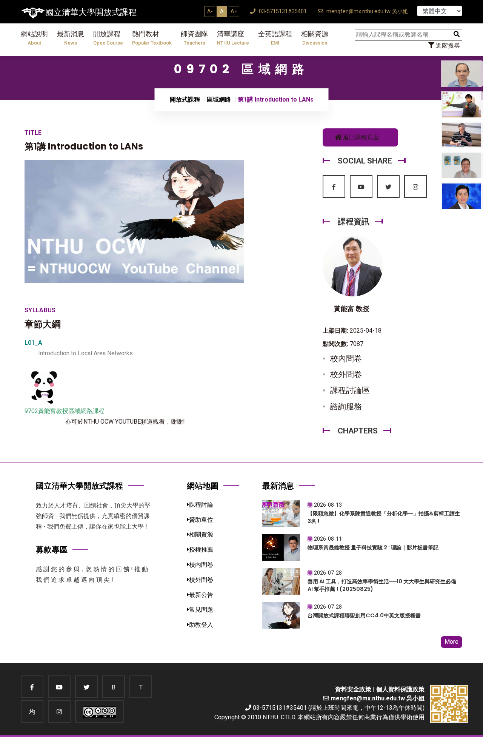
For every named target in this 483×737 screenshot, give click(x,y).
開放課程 (108, 38)
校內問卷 (346, 358)
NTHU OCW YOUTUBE (112, 421)
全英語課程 (275, 38)
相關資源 (314, 38)
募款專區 (52, 549)
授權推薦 (201, 549)
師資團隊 (194, 38)
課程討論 (201, 504)
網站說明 (34, 38)
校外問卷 (346, 374)
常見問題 (201, 609)
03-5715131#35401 (282, 11)
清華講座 (233, 38)
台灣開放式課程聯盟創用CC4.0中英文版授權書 (364, 615)
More (451, 641)
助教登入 (201, 624)
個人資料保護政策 (400, 689)
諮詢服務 (346, 406)
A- (210, 11)
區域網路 (219, 99)
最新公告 (201, 594)
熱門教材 (152, 38)
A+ (234, 11)
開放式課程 (185, 99)
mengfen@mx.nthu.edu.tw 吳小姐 (366, 11)
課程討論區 (350, 390)
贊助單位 (201, 519)
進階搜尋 (447, 45)
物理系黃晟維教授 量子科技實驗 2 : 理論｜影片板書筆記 (373, 547)
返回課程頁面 (360, 137)
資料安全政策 (353, 689)
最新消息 (70, 38)
